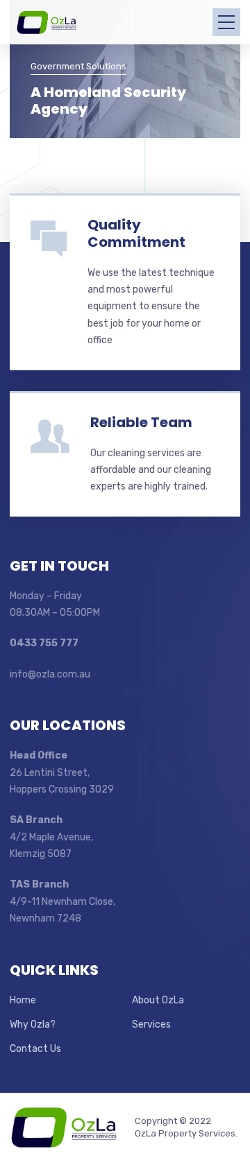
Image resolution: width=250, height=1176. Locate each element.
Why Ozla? (33, 1024)
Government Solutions (78, 66)
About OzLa (158, 1000)
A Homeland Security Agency (108, 101)
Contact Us (35, 1049)
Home (23, 1000)
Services (151, 1024)
